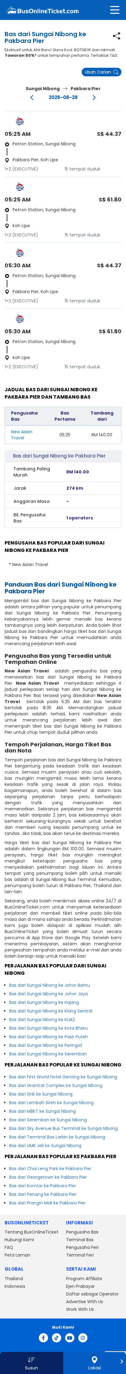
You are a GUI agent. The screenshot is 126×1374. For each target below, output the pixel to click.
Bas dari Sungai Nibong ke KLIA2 (42, 1019)
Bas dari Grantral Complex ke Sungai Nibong (55, 1085)
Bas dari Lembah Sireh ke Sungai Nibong (51, 1103)
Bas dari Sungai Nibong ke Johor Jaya (48, 994)
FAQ (9, 1247)
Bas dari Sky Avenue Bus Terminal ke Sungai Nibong (63, 1128)
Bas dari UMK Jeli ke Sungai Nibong (45, 1145)
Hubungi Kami (19, 1240)
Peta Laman (17, 1255)
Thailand (14, 1279)
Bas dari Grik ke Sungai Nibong (40, 1094)
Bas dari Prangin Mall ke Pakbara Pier (47, 1203)
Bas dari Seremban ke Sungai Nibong (48, 1120)
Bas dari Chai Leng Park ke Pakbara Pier (50, 1168)
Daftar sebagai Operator (92, 1294)
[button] (31, 1363)
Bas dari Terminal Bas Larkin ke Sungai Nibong (57, 1137)
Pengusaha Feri (82, 1247)
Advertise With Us (84, 1302)
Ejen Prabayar (80, 1286)
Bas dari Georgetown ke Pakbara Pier (48, 1177)
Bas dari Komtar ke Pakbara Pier (42, 1186)
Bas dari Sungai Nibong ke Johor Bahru (49, 985)
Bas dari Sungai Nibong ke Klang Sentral (50, 1011)
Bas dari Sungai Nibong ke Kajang (44, 1002)
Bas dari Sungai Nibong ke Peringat (45, 1045)
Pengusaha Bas (82, 1232)
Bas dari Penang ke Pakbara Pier (42, 1194)
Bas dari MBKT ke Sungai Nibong (42, 1111)
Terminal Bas (80, 1240)
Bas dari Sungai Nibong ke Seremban (48, 1054)
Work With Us (80, 1309)
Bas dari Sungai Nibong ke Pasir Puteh (48, 1037)
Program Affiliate (84, 1279)
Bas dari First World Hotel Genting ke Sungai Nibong (63, 1077)
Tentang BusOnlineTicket (31, 1232)
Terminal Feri (80, 1255)
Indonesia (15, 1286)
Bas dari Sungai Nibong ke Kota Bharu (48, 1028)
